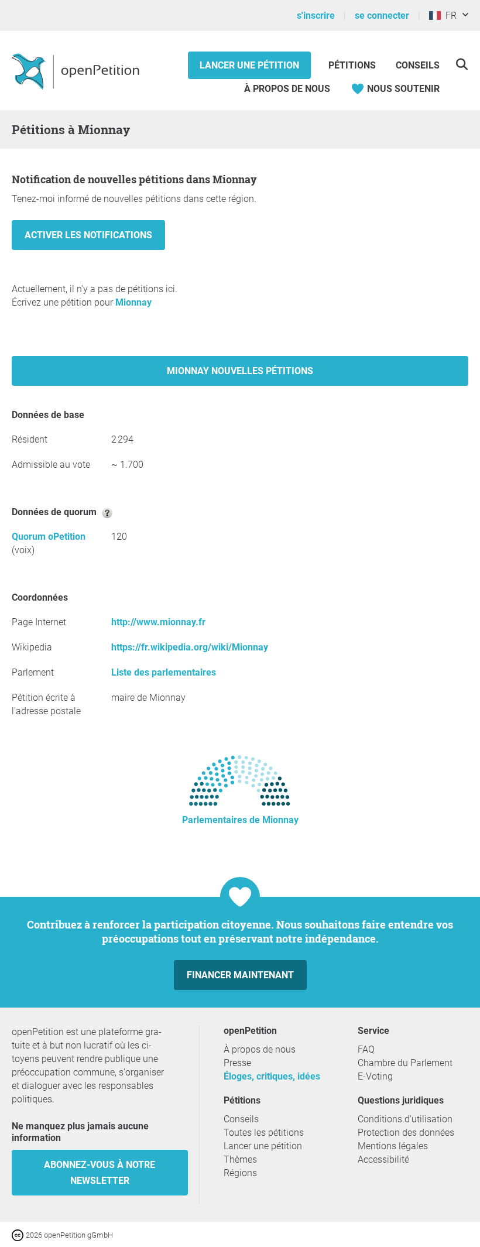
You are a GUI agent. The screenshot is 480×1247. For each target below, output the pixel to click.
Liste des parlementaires (163, 672)
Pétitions (353, 65)
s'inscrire (316, 15)
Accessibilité (383, 1159)
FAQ (366, 1049)
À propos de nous (287, 88)
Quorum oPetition (48, 536)
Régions (240, 1173)
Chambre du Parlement (405, 1062)
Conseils (418, 65)
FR (449, 15)
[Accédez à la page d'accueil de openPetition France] (77, 71)
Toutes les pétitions (264, 1132)
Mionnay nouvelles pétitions (240, 370)
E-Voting (375, 1076)
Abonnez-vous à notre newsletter (99, 1172)
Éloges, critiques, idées (272, 1076)
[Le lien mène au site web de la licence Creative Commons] (19, 1234)
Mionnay (133, 302)
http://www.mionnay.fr (158, 622)
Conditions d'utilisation (405, 1119)
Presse (237, 1062)
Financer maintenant (240, 975)
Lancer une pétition (249, 65)
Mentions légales (393, 1146)
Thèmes (240, 1159)
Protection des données (406, 1132)
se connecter (382, 15)
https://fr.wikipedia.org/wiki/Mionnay (189, 647)
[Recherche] (461, 64)
